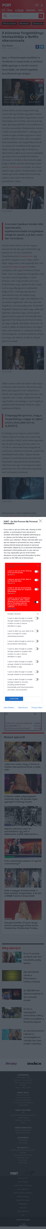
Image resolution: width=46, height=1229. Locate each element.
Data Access (23, 707)
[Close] (41, 521)
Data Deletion (9, 707)
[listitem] (23, 565)
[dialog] (23, 614)
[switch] (37, 571)
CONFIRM (14, 699)
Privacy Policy (37, 707)
